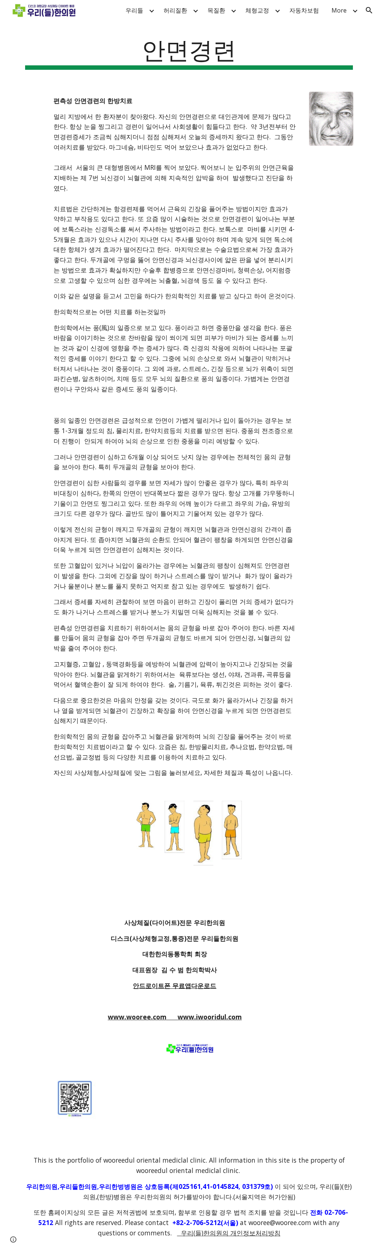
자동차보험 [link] (304, 10)
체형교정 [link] (257, 10)
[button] (369, 10)
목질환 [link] (216, 10)
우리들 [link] (134, 10)
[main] (189, 52)
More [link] (339, 10)
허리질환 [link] (175, 10)
